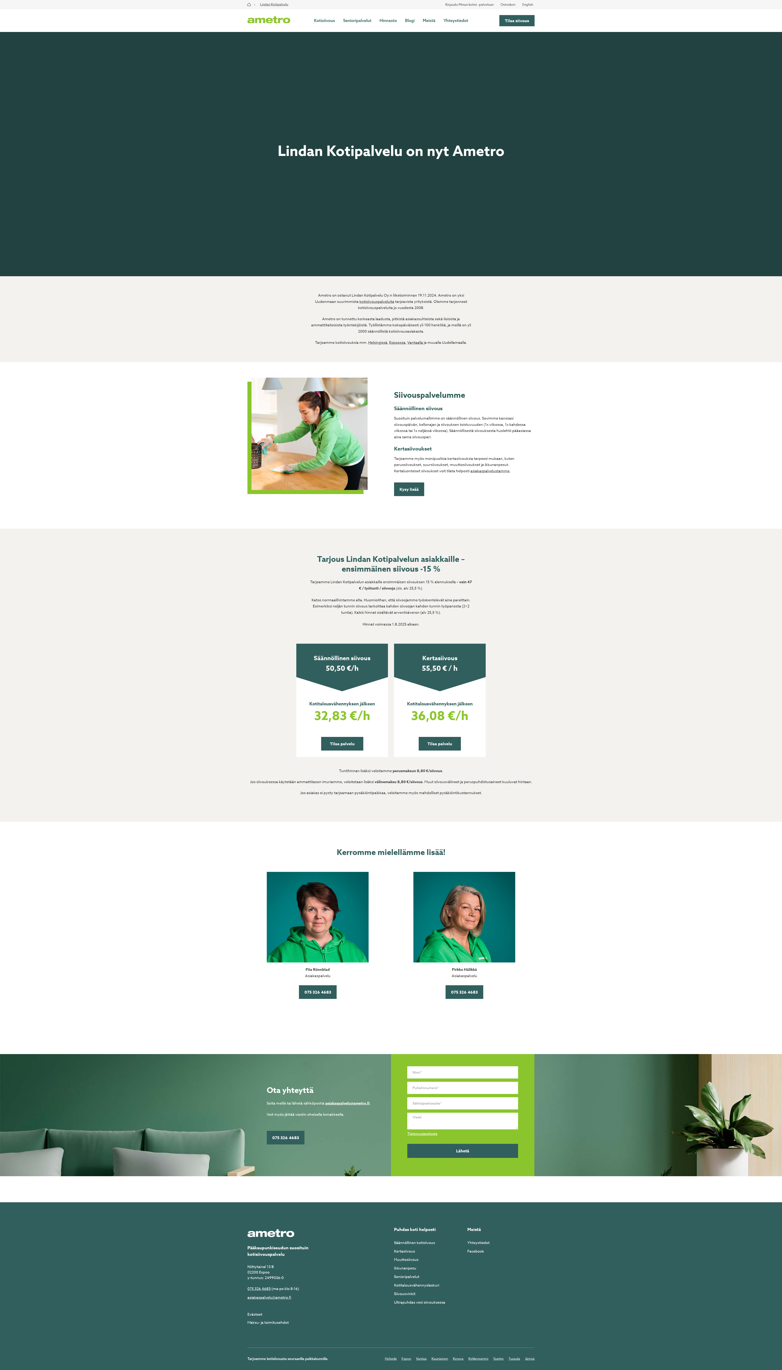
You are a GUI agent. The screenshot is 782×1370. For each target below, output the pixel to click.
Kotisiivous (324, 20)
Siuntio (498, 1358)
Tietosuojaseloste (422, 1134)
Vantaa (421, 1358)
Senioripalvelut (357, 20)
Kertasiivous (404, 1251)
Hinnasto (388, 20)
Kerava (458, 1358)
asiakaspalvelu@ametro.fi (347, 1103)
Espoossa (397, 342)
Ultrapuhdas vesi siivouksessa (419, 1302)
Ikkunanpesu (405, 1268)
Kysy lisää (409, 489)
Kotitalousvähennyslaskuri (416, 1285)
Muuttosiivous (406, 1260)
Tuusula (514, 1358)
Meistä (429, 20)
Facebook (475, 1251)
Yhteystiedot (456, 20)
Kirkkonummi (478, 1358)
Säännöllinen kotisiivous (414, 1243)
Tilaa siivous (517, 20)
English (527, 4)
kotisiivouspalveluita (376, 302)
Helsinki (391, 1358)
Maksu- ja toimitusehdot (268, 1322)
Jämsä (530, 1358)
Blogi (410, 20)
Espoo (406, 1358)
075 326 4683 (317, 992)
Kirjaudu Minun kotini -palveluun (469, 4)
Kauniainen (440, 1358)
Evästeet (254, 1314)
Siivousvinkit (404, 1294)
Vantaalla (415, 342)
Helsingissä (377, 342)
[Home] (249, 4)
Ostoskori (508, 4)
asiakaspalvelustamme (490, 471)
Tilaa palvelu (342, 743)
